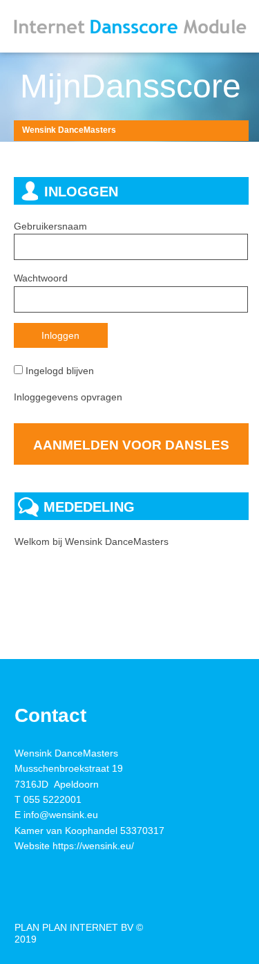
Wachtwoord (41, 278)
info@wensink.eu (60, 814)
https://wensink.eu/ (93, 845)
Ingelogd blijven (60, 370)
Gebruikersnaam (50, 226)
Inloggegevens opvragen (68, 396)
